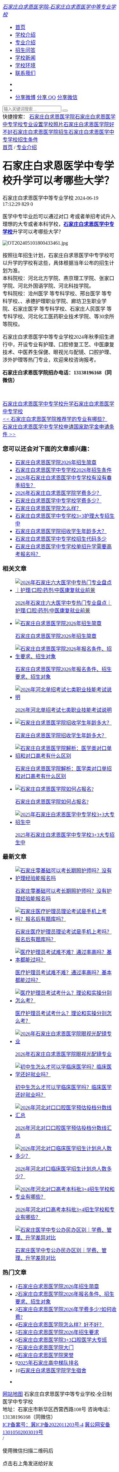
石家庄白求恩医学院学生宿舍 (53, 1370)
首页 (20, 27)
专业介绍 (25, 42)
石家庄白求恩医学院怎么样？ (48, 508)
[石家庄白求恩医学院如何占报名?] (54, 789)
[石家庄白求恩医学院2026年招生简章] (58, 623)
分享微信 (67, 97)
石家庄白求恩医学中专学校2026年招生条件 (63, 470)
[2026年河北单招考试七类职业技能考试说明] (65, 697)
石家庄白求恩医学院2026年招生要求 (58, 1332)
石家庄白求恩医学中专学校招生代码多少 (61, 539)
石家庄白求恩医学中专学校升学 (38, 404)
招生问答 (25, 50)
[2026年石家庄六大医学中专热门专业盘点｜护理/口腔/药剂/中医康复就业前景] (65, 590)
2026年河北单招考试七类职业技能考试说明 (63, 710)
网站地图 (13, 1394)
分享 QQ (46, 97)
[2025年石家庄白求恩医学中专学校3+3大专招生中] (65, 822)
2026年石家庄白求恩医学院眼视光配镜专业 (63, 1054)
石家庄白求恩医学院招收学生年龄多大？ (61, 531)
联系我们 (25, 73)
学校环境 (25, 65)
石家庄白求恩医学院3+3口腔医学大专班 (62, 1340)
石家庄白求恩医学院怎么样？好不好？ (61, 1324)
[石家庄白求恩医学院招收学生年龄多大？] (63, 722)
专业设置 (33, 124)
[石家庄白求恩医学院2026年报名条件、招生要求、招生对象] (65, 656)
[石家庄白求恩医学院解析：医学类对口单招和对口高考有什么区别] (65, 756)
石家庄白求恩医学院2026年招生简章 (55, 462)
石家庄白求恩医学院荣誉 (46, 1355)
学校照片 (53, 124)
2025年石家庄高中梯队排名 (48, 1363)
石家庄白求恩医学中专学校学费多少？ (58, 500)
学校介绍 (25, 35)
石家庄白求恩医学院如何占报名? (52, 802)
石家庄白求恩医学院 (52, 116)
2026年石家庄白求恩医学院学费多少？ (58, 493)
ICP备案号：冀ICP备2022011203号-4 (43, 1424)
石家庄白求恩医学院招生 (41, 132)
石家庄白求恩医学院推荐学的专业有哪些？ (55, 419)
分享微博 (25, 97)
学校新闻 (25, 58)
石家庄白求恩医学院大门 (46, 1347)
